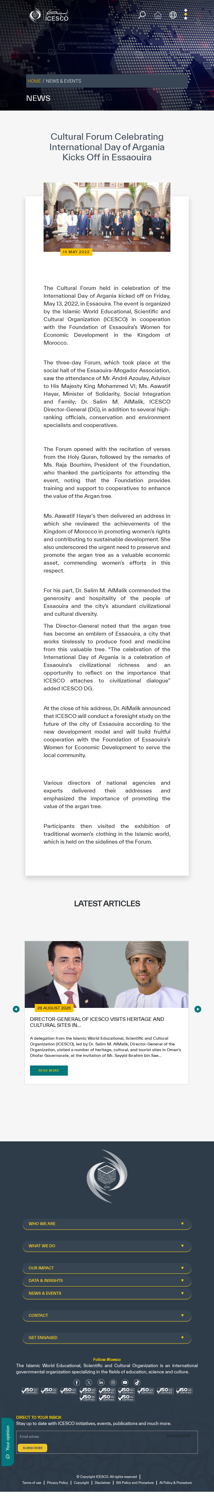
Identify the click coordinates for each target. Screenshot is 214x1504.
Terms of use (31, 1483)
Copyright (81, 1483)
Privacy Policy (57, 1483)
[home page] (50, 14)
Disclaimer (102, 1483)
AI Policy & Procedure (175, 1483)
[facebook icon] (77, 1382)
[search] (141, 15)
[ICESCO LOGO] (107, 1178)
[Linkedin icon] (101, 1382)
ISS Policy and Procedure (135, 1483)
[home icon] (158, 14)
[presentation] (16, 1009)
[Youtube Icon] (125, 1382)
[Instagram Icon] (113, 1382)
